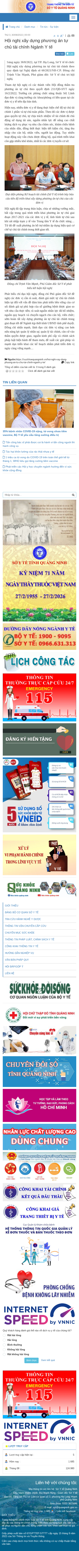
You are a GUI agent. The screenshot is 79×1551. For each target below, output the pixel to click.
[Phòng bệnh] (39, 1284)
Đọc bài (60, 54)
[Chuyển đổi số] (39, 1071)
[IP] (39, 1314)
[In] (69, 35)
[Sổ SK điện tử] (39, 794)
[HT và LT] (39, 1105)
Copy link (69, 362)
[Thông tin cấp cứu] (39, 697)
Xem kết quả (48, 1360)
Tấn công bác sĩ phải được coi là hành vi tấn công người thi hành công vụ (39, 444)
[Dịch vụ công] (39, 1166)
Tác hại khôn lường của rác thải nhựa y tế (29, 451)
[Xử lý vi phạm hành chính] (39, 854)
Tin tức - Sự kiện (49, 26)
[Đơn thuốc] (39, 1244)
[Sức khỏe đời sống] (39, 990)
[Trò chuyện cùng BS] (39, 1040)
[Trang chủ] (39, 6)
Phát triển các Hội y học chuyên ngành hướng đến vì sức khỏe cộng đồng (37, 468)
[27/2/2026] (39, 560)
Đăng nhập (64, 3)
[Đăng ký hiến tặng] (39, 739)
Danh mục (29, 26)
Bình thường (14, 1344)
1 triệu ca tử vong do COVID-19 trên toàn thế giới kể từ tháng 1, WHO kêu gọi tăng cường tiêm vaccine (36, 459)
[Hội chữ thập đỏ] (39, 1014)
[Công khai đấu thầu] (39, 1192)
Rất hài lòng (14, 1335)
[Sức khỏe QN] (39, 887)
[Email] (72, 35)
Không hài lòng (16, 1349)
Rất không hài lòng (18, 1354)
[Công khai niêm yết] (39, 1212)
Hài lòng (12, 1340)
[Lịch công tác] (39, 661)
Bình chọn (31, 1360)
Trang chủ (14, 26)
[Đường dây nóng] (39, 636)
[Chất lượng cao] (39, 1136)
